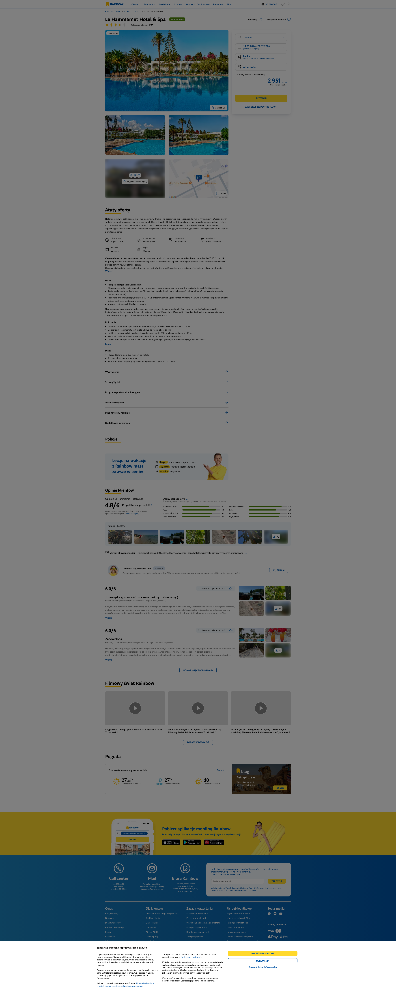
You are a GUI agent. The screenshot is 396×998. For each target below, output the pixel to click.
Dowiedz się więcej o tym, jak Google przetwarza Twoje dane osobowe (126, 984)
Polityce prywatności (191, 957)
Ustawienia (268, 961)
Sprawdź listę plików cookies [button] (263, 967)
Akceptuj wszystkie (264, 954)
